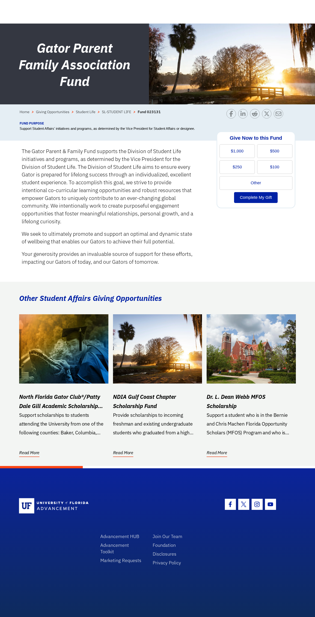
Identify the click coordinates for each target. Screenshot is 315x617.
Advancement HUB (119, 536)
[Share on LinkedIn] (244, 115)
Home (25, 111)
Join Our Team (167, 536)
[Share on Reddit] (256, 115)
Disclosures (164, 554)
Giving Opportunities (52, 111)
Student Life (85, 111)
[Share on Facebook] (232, 115)
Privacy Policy (167, 563)
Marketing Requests (120, 560)
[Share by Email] (279, 115)
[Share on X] (268, 115)
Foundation (164, 545)
